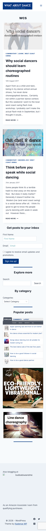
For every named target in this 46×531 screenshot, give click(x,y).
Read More (12, 120)
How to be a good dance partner (22, 360)
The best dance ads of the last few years (25, 347)
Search (6, 279)
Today (14, 323)
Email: (6, 246)
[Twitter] (39, 519)
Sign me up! (11, 261)
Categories (8, 298)
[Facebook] (34, 519)
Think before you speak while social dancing (20, 172)
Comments (17, 319)
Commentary (11, 53)
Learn (20, 53)
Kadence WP (21, 524)
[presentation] (23, 36)
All (33, 323)
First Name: (8, 234)
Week (20, 323)
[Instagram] (34, 524)
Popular (7, 319)
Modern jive (23, 160)
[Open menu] (41, 5)
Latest (26, 319)
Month (27, 323)
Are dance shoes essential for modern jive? (26, 333)
